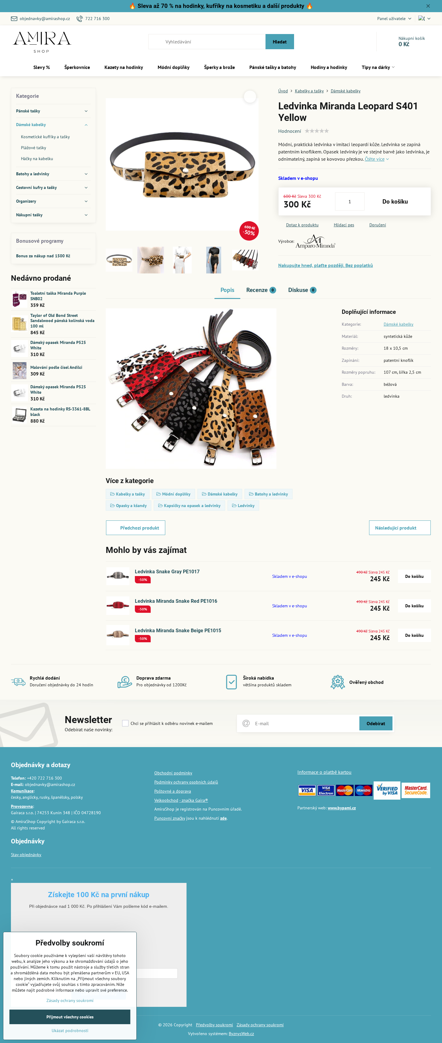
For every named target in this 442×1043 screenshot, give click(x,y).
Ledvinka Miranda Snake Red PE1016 (176, 601)
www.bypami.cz (342, 808)
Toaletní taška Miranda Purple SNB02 (58, 295)
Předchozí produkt (139, 528)
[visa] (307, 794)
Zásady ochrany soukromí (260, 1025)
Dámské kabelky (398, 324)
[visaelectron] (326, 794)
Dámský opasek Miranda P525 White (58, 345)
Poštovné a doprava (172, 791)
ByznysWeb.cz (241, 1033)
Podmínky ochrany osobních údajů (186, 782)
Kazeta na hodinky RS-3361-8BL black (60, 411)
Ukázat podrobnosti (70, 1030)
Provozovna (22, 806)
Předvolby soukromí (214, 1025)
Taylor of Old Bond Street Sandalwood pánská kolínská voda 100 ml (62, 321)
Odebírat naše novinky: (88, 729)
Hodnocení (289, 131)
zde (223, 818)
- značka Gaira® (193, 800)
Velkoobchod (166, 800)
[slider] (317, 131)
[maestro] (363, 794)
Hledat (280, 42)
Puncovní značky (169, 818)
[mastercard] (345, 794)
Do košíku (395, 201)
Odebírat (376, 723)
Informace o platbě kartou (324, 772)
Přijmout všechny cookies (70, 1017)
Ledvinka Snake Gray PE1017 (167, 572)
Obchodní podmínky (173, 773)
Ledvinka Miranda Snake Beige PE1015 (178, 630)
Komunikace (22, 791)
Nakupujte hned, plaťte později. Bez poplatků (325, 265)
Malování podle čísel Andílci (56, 367)
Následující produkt (395, 528)
